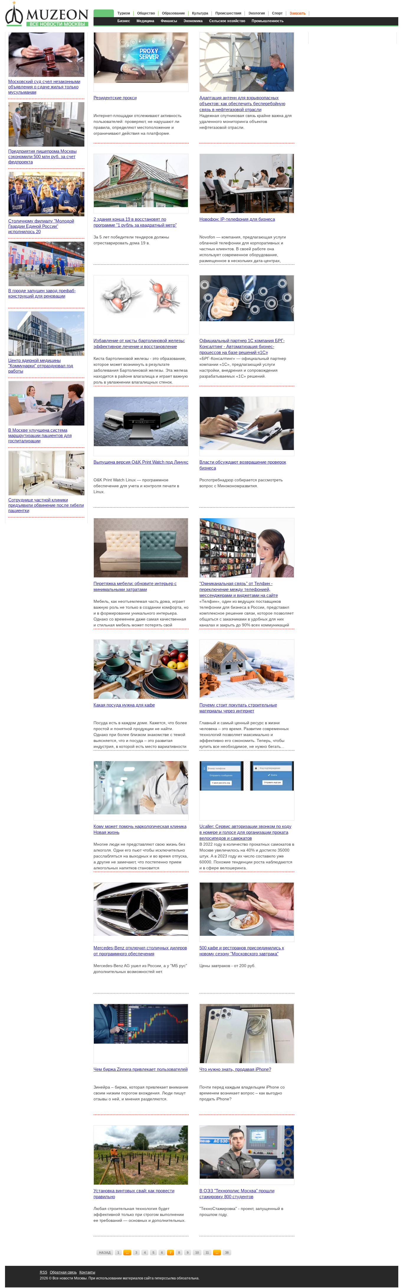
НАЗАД (105, 1252)
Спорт (277, 13)
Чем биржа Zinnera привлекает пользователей (141, 1069)
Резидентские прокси (115, 97)
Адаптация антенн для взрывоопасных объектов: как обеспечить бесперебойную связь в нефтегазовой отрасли (242, 103)
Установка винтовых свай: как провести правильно (134, 1193)
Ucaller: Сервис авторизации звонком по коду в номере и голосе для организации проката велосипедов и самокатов (245, 832)
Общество (146, 13)
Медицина (145, 21)
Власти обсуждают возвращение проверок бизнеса (242, 464)
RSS (43, 1272)
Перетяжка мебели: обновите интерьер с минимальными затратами (135, 586)
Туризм (123, 13)
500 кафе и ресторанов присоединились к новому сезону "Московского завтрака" (241, 950)
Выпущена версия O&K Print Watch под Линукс (141, 461)
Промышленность (268, 21)
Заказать (298, 13)
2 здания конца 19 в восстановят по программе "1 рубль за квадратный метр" (135, 222)
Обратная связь (63, 1272)
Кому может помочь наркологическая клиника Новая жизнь (140, 829)
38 (227, 1252)
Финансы (169, 21)
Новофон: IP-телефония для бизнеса (237, 219)
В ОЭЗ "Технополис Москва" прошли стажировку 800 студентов (236, 1193)
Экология (256, 13)
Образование (173, 13)
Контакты (87, 1272)
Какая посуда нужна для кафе (124, 704)
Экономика (193, 21)
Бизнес (123, 21)
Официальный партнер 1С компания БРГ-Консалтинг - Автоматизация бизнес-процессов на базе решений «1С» (242, 346)
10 (197, 1252)
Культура (200, 13)
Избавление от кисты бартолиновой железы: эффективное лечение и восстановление (139, 343)
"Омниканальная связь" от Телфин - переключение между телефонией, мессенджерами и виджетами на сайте (238, 589)
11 (207, 1252)
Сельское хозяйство (227, 21)
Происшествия (228, 13)
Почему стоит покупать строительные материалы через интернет (238, 707)
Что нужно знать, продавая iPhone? (235, 1069)
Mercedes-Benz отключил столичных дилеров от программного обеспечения (140, 950)
